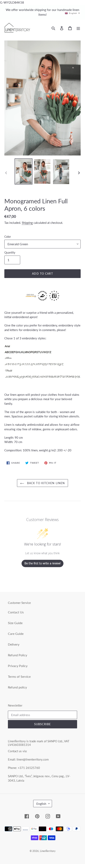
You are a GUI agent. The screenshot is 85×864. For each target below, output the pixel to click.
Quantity (9, 252)
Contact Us (16, 612)
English (41, 803)
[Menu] (78, 27)
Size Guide (15, 623)
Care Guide (16, 633)
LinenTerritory (48, 850)
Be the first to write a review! (42, 563)
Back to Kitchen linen (45, 483)
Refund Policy (17, 655)
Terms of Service (19, 676)
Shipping (27, 222)
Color (7, 236)
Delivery (13, 644)
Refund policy (17, 687)
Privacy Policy (17, 666)
